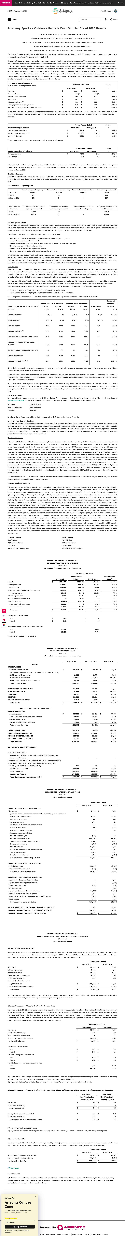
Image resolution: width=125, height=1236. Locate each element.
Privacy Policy (96, 1234)
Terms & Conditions (63, 1234)
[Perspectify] (4, 615)
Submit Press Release (47, 1234)
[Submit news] (4, 611)
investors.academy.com (16, 400)
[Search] (101, 19)
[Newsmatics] (4, 625)
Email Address (11, 1218)
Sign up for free (20, 1226)
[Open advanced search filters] (106, 19)
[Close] (36, 1196)
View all (120, 3)
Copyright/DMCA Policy (80, 1234)
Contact (106, 1234)
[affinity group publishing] (4, 620)
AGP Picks (6, 3)
